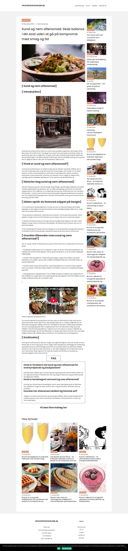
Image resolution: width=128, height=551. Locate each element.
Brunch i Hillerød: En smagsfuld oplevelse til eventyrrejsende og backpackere (96, 279)
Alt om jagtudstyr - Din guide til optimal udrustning (96, 86)
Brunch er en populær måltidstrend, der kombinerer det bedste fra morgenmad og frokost (96, 230)
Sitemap (81, 538)
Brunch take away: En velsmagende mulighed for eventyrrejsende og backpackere (96, 254)
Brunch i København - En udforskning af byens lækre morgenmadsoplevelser (96, 205)
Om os (88, 6)
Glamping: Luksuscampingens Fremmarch (94, 132)
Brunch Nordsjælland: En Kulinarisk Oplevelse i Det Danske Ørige (96, 157)
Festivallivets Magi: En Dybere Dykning (95, 109)
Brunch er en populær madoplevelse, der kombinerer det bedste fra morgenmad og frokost (96, 303)
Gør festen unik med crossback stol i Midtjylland (95, 37)
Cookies (94, 6)
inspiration (90, 30)
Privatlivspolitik (66, 548)
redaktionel (26, 20)
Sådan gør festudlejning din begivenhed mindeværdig (96, 62)
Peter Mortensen (43, 24)
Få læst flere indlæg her (53, 407)
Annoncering (79, 6)
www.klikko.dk (48, 538)
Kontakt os (102, 6)
